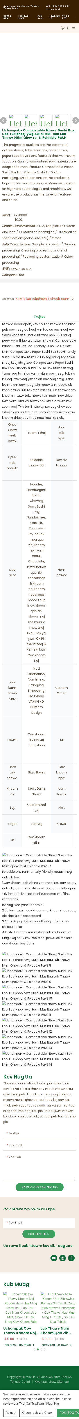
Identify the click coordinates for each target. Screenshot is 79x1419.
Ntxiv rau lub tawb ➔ (19, 1345)
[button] (34, 1349)
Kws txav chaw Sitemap (51, 1381)
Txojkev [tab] (39, 316)
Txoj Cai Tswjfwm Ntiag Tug (39, 1403)
